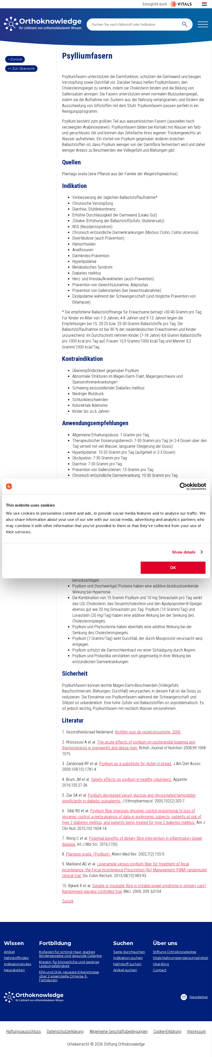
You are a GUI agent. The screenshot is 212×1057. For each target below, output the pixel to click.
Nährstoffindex (16, 958)
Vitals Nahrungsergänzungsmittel (180, 958)
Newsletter (199, 997)
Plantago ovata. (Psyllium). (88, 854)
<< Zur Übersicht (21, 68)
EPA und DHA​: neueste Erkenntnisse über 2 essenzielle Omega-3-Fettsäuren (69, 976)
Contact (159, 970)
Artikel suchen (125, 970)
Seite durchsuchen (129, 952)
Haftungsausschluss (23, 1031)
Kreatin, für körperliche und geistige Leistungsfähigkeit (69, 964)
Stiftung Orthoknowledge (174, 952)
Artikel (9, 952)
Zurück (67, 901)
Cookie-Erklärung (167, 1031)
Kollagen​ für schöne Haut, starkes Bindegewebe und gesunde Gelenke (70, 954)
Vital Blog (161, 964)
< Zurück (15, 59)
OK (173, 567)
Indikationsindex (17, 964)
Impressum (196, 1031)
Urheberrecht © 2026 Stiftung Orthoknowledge (106, 1044)
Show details (183, 552)
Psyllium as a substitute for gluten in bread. (135, 763)
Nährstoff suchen (127, 964)
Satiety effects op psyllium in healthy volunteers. (131, 779)
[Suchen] (185, 24)
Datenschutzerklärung (65, 1031)
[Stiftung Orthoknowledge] (42, 24)
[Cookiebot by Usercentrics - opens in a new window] (183, 486)
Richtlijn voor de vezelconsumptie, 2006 (147, 732)
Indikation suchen (128, 958)
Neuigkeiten (14, 970)
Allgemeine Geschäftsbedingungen (119, 1031)
